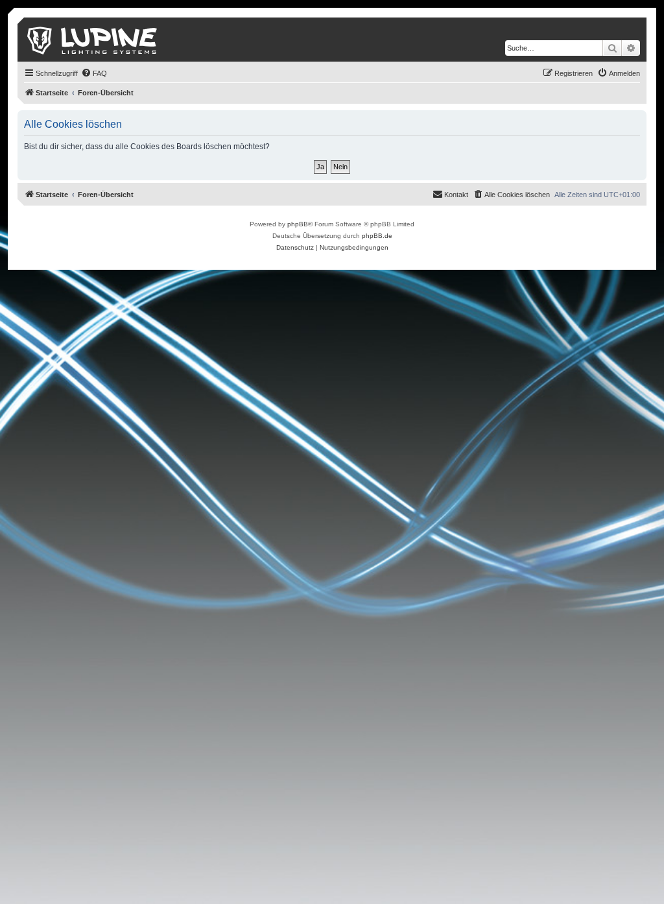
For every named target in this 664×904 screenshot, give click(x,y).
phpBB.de (377, 235)
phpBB (297, 224)
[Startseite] (93, 39)
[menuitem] (94, 73)
